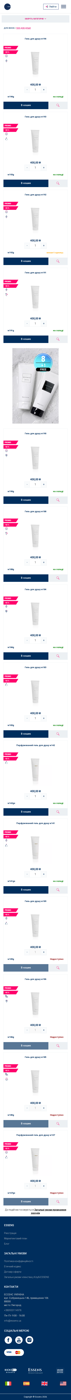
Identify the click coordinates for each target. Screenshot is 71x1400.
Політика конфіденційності (18, 1261)
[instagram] (29, 1339)
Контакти (11, 1286)
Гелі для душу (23, 28)
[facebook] (8, 1339)
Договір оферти (12, 1271)
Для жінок (9, 28)
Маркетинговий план (15, 1238)
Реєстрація (10, 1233)
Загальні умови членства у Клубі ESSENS (26, 1277)
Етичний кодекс (12, 1266)
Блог (6, 1243)
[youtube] (19, 1339)
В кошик (26, 105)
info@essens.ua (12, 1320)
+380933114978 (12, 1310)
